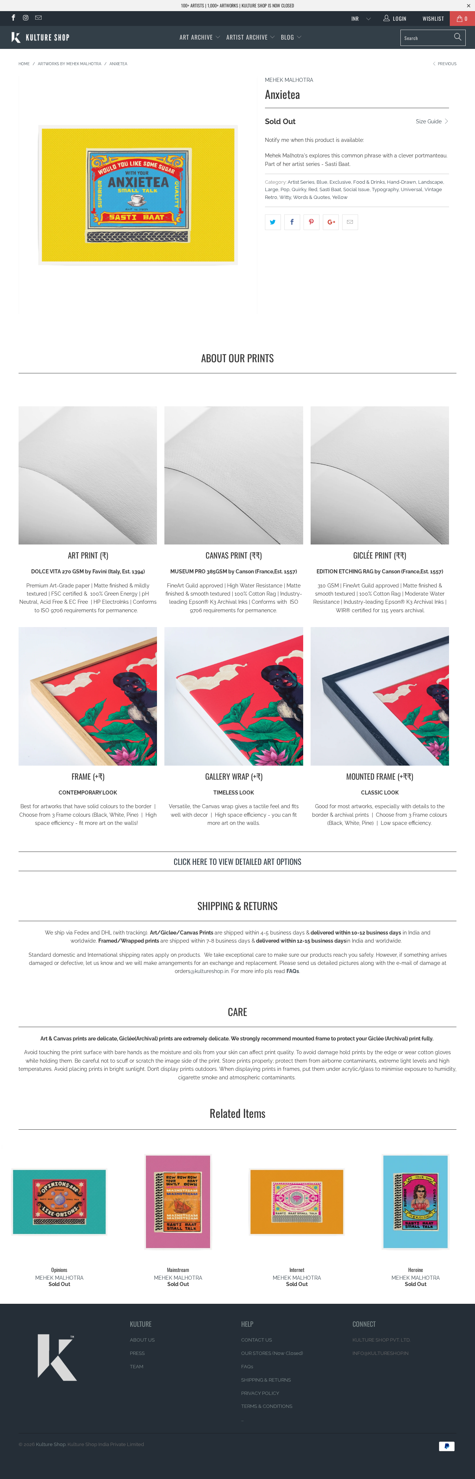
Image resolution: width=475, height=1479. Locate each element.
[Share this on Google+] (331, 222)
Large (271, 189)
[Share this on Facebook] (292, 222)
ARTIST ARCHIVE (247, 37)
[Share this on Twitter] (273, 222)
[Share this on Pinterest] (312, 222)
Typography (385, 189)
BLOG (288, 37)
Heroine (415, 1202)
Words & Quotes (311, 197)
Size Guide (429, 121)
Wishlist (430, 18)
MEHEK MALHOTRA (289, 80)
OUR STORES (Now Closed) (272, 1353)
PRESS (137, 1353)
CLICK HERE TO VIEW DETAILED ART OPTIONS (237, 861)
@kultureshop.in (209, 971)
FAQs (292, 971)
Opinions (59, 1202)
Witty (285, 197)
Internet (296, 1202)
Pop (285, 189)
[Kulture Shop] (41, 37)
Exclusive (340, 182)
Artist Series (301, 182)
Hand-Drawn (401, 182)
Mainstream (178, 1202)
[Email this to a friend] (350, 222)
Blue (322, 182)
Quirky (299, 189)
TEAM (136, 1366)
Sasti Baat (330, 189)
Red (312, 189)
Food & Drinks (369, 182)
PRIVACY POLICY (260, 1393)
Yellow (340, 197)
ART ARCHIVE (196, 37)
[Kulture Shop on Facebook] (13, 18)
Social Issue (356, 189)
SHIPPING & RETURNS (266, 1380)
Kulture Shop (51, 1444)
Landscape (430, 182)
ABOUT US (142, 1340)
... (242, 1419)
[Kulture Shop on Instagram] (25, 18)
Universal (411, 189)
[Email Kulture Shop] (38, 18)
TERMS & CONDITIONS (266, 1406)
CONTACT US (256, 1340)
